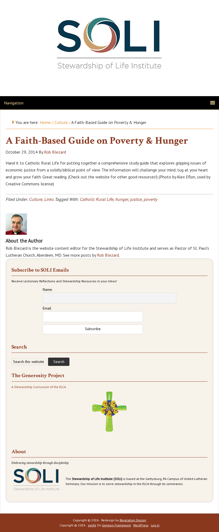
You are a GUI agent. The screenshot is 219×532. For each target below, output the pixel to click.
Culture (35, 199)
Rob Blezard (108, 255)
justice (136, 199)
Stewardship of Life (109, 42)
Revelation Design (133, 520)
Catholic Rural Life (96, 199)
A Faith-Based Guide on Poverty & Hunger (97, 140)
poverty (150, 199)
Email (47, 308)
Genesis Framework (116, 525)
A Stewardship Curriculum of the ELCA (38, 387)
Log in (155, 525)
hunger (121, 199)
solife (92, 525)
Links (49, 199)
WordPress (140, 525)
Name (47, 289)
